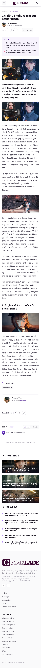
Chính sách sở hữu (8, 631)
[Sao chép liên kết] (17, 30)
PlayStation (14, 11)
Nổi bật (26, 427)
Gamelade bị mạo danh (9, 641)
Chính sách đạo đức (8, 625)
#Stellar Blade (7, 387)
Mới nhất (35, 427)
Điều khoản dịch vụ (8, 618)
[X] (13, 30)
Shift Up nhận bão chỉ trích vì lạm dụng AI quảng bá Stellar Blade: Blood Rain (21, 51)
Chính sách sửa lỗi (7, 628)
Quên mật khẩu (6, 648)
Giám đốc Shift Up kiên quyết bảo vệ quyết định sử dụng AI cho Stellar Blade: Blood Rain (21, 45)
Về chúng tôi (6, 597)
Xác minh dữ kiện (7, 638)
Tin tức (4, 603)
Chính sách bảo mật (8, 621)
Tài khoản (5, 644)
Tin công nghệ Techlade (9, 606)
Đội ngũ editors (6, 600)
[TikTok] (8, 585)
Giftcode (4, 651)
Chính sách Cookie (8, 634)
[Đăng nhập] (37, 3)
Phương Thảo (12, 23)
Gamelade (5, 11)
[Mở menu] (4, 3)
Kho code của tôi (7, 654)
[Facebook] (9, 30)
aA (27, 30)
